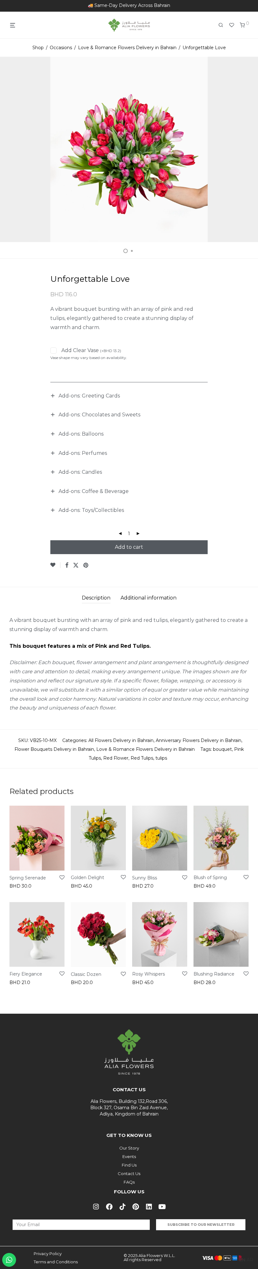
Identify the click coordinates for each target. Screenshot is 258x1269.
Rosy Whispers (148, 974)
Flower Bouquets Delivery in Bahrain (54, 749)
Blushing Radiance (214, 974)
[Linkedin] (148, 1206)
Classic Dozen (86, 974)
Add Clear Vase (91, 350)
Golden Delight (87, 877)
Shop (38, 47)
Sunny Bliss (144, 878)
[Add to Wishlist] (55, 565)
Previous (10, 149)
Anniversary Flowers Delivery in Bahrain (198, 740)
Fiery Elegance (25, 974)
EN (242, 1260)
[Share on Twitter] (76, 565)
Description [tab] (96, 598)
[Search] (223, 25)
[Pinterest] (135, 1206)
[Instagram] (96, 1206)
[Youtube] (162, 1206)
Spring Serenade (27, 878)
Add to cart (129, 547)
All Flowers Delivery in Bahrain (121, 740)
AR (250, 1260)
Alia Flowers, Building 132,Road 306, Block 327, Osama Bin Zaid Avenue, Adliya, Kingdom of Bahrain (129, 1107)
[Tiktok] (122, 1206)
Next (247, 149)
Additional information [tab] (149, 598)
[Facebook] (109, 1206)
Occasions (61, 47)
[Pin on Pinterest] (86, 565)
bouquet (222, 749)
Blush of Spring (210, 877)
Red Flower (115, 758)
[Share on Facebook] (66, 565)
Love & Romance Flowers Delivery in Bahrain (127, 47)
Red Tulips (142, 758)
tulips (161, 758)
